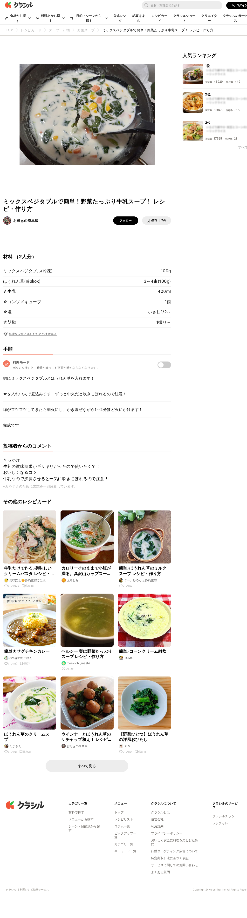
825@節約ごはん (21, 658)
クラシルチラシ (223, 816)
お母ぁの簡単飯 (26, 220)
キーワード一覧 (125, 851)
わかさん (15, 746)
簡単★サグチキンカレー (27, 651)
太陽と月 (73, 580)
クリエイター (209, 18)
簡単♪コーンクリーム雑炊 (143, 651)
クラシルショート (184, 18)
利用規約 (157, 826)
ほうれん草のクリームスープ (29, 737)
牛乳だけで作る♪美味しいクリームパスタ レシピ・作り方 (29, 571)
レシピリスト (123, 819)
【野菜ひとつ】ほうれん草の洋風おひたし (144, 737)
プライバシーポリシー (166, 833)
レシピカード (159, 18)
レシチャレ (220, 823)
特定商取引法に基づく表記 (170, 858)
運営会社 (157, 819)
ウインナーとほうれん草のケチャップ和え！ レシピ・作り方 (87, 737)
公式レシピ (119, 18)
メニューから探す (81, 819)
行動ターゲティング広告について (174, 851)
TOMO (129, 658)
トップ (119, 812)
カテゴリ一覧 (123, 844)
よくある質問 (160, 872)
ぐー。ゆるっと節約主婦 (140, 580)
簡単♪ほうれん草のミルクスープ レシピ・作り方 (143, 571)
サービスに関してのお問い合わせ (174, 865)
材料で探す (76, 812)
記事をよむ (138, 18)
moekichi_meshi (78, 663)
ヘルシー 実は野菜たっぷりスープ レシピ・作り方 (87, 654)
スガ (127, 746)
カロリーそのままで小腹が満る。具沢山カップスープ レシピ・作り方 (86, 571)
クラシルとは (160, 812)
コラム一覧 (122, 826)
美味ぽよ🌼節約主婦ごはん (27, 580)
